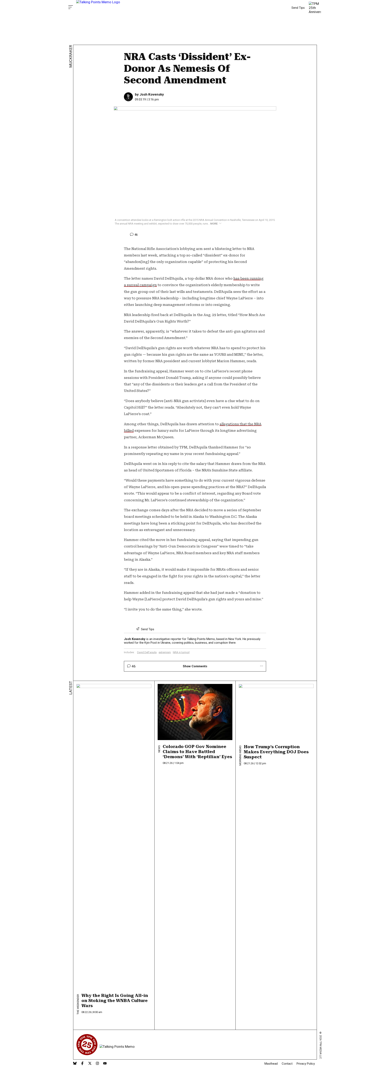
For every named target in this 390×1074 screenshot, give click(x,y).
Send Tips (298, 8)
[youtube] (105, 1064)
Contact (287, 1063)
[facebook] (82, 1064)
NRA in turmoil (181, 652)
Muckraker (70, 56)
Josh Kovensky (152, 94)
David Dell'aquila (147, 652)
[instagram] (97, 1064)
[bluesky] (75, 1064)
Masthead (271, 1063)
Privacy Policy (306, 1063)
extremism (165, 652)
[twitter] (90, 1064)
